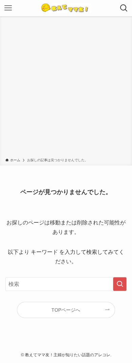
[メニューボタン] (8, 8)
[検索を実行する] (120, 284)
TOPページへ (65, 310)
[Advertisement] (66, 88)
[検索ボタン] (124, 8)
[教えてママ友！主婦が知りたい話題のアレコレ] (66, 8)
